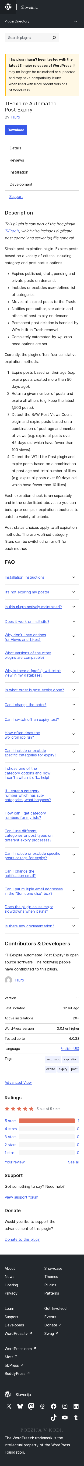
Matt (11, 1357)
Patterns (51, 1293)
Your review (15, 1162)
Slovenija (23, 1394)
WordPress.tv (18, 1333)
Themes (51, 1276)
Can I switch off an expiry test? (32, 719)
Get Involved (55, 1308)
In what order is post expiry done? (34, 690)
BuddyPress (17, 1373)
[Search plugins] (54, 37)
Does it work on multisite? (27, 621)
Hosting (11, 1285)
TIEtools (12, 231)
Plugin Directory (17, 21)
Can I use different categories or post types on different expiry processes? (28, 835)
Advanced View (18, 1082)
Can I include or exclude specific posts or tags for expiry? (32, 855)
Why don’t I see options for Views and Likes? (25, 637)
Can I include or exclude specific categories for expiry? (30, 752)
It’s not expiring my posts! (27, 592)
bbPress (14, 1365)
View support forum (21, 1197)
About (10, 1268)
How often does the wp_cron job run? (22, 735)
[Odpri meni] (76, 7)
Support (16, 196)
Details (15, 148)
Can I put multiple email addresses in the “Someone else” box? (34, 891)
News (9, 1276)
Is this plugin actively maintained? (33, 607)
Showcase (53, 1268)
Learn (9, 1308)
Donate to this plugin (22, 1239)
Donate (53, 1325)
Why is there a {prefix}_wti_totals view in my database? (33, 673)
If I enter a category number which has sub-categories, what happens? (28, 795)
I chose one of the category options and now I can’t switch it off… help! (27, 773)
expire (50, 1069)
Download (16, 130)
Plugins (50, 1285)
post (74, 1069)
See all (73, 1162)
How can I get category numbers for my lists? (25, 815)
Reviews (17, 160)
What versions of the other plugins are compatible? (28, 655)
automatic (53, 1059)
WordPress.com (20, 1348)
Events (50, 1316)
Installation (19, 172)
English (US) (70, 1049)
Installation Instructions (25, 577)
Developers (14, 1325)
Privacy (11, 1293)
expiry (63, 1069)
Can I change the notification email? (20, 873)
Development (21, 184)
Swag (51, 1333)
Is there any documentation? (29, 926)
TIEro (15, 117)
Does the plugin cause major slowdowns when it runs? (29, 909)
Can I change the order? (25, 705)
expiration (70, 1059)
